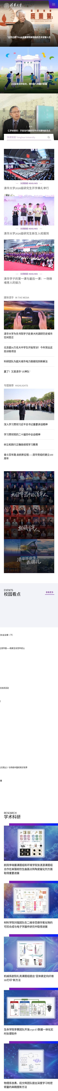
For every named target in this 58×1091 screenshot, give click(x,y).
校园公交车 (38, 965)
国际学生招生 (17, 626)
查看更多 (49, 346)
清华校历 (9, 973)
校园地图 (37, 973)
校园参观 (9, 965)
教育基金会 (38, 981)
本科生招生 (17, 620)
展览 (9, 357)
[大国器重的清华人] (29, 305)
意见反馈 (30, 1080)
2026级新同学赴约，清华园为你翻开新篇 (29, 37)
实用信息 (9, 981)
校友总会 (9, 989)
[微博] (37, 681)
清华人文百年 (14, 393)
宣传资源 (9, 997)
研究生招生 (40, 620)
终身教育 (40, 631)
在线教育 (17, 631)
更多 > (34, 33)
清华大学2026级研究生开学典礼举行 (26, 95)
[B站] (29, 681)
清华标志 (37, 989)
